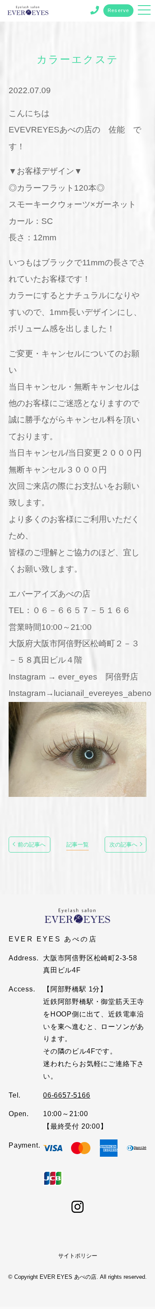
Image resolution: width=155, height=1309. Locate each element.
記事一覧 (77, 844)
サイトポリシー (77, 1255)
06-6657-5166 (66, 1095)
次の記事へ (123, 844)
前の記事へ (32, 844)
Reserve (118, 10)
